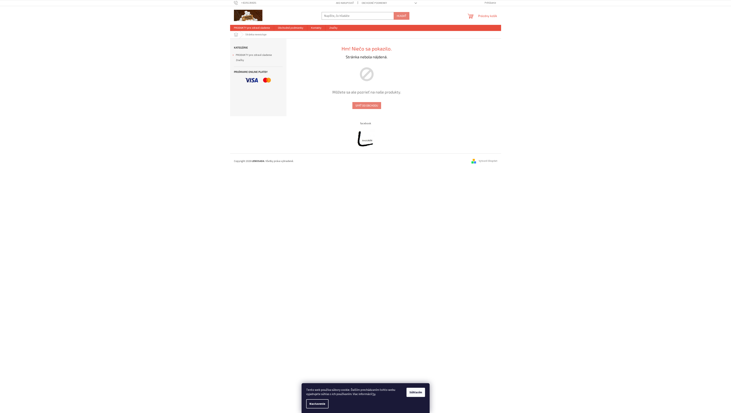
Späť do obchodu (366, 105)
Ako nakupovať (345, 3)
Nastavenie (317, 404)
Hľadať (401, 15)
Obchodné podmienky (374, 3)
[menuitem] (252, 28)
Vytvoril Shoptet (488, 161)
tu (373, 394)
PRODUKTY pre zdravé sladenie (254, 55)
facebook (365, 123)
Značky (240, 60)
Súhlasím (415, 392)
